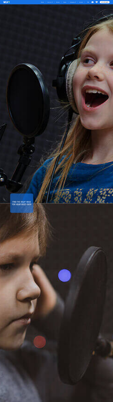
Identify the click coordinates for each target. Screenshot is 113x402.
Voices (58, 2)
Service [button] (49, 2)
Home (42, 2)
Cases (64, 2)
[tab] (42, 2)
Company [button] (72, 2)
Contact (81, 2)
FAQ (88, 2)
